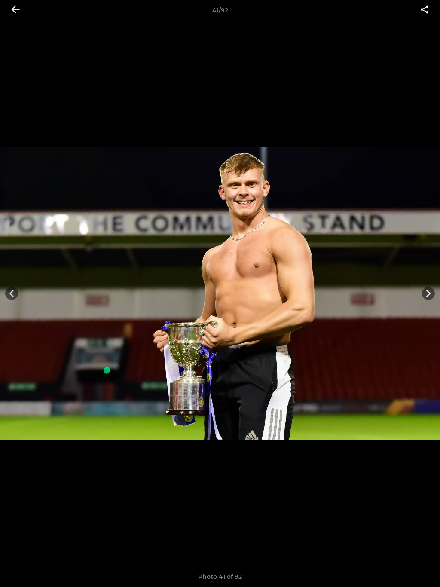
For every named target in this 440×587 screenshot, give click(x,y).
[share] (424, 10)
